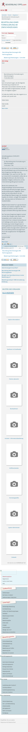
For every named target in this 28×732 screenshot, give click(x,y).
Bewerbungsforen (7, 576)
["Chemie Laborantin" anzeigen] (14, 376)
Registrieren (11, 33)
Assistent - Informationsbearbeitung (14, 438)
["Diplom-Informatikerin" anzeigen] (14, 316)
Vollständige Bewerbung (9, 606)
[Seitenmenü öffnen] (3, 10)
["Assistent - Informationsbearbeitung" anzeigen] (14, 435)
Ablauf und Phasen (7, 673)
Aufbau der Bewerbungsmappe (10, 611)
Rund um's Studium (8, 692)
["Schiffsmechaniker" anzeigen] (14, 465)
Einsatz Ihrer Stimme (8, 669)
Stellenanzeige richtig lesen (9, 597)
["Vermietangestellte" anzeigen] (14, 494)
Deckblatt (5, 613)
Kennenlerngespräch (8, 664)
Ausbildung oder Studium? (9, 685)
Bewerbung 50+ (6, 650)
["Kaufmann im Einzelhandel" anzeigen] (14, 346)
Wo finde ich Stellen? (8, 595)
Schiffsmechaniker (14, 468)
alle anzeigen (8, 293)
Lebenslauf (5, 618)
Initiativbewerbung (7, 643)
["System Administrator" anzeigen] (14, 524)
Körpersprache (6, 671)
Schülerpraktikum (7, 687)
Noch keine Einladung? (8, 662)
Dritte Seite (5, 623)
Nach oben (5, 108)
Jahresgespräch (6, 708)
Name (3, 35)
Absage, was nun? (7, 629)
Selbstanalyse (6, 592)
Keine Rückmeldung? (8, 676)
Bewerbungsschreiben (8, 616)
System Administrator (14, 527)
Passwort (4, 38)
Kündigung (5, 713)
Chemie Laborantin (14, 379)
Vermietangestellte (14, 498)
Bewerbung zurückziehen (9, 632)
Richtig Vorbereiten (7, 666)
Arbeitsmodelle (6, 706)
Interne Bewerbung (7, 701)
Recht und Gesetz (7, 710)
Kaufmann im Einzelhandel (14, 349)
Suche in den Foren (7, 581)
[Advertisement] (14, 128)
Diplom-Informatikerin (14, 319)
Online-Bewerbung (7, 641)
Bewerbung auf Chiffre (8, 648)
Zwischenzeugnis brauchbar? (10, 268)
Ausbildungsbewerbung (9, 690)
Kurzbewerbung (7, 609)
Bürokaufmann (14, 408)
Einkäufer (14, 557)
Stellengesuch (6, 646)
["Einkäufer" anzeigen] (14, 554)
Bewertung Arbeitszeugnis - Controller (14, 57)
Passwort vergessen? (6, 40)
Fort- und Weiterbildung (9, 703)
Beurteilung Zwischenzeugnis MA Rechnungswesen (11, 53)
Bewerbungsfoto (7, 620)
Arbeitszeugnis (6, 627)
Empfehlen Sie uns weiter (8, 720)
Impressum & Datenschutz (8, 722)
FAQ (4, 583)
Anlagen (5, 625)
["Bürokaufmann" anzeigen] (14, 405)
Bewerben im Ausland (8, 653)
